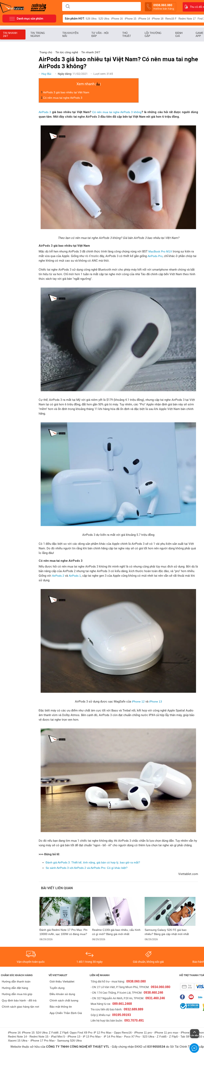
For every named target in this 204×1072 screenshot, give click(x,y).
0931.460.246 (155, 998)
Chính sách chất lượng (64, 1000)
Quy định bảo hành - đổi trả (19, 1000)
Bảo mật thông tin (61, 1006)
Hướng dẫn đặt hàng (15, 987)
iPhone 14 (144, 18)
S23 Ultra (148, 1036)
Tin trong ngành (37, 34)
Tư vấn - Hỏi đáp (100, 34)
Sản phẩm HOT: (75, 18)
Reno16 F (171, 18)
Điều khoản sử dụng (62, 994)
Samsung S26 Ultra (69, 1040)
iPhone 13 (155, 701)
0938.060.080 (163, 6)
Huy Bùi (46, 73)
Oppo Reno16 (123, 1032)
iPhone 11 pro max (166, 1032)
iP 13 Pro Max (92, 1036)
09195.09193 (121, 1015)
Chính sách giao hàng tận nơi (20, 1006)
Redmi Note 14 (17, 1036)
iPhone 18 (157, 18)
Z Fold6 (54, 1032)
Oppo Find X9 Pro (81, 1032)
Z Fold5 (162, 1036)
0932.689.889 (133, 1009)
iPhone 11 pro (143, 1032)
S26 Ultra (91, 18)
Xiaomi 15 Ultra (17, 1040)
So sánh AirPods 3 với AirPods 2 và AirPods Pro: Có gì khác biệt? (87, 867)
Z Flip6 (64, 1032)
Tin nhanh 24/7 (10, 34)
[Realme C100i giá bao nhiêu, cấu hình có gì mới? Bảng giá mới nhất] (117, 911)
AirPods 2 (58, 575)
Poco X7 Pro (132, 1036)
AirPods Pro (155, 256)
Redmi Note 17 (187, 18)
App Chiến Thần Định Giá (66, 1013)
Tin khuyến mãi (70, 34)
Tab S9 (184, 1036)
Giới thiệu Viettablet (62, 981)
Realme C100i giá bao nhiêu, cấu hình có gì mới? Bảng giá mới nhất (116, 932)
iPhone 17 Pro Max (42, 1040)
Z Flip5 (173, 1036)
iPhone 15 (130, 18)
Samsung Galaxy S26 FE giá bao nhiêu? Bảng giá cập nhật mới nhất (167, 932)
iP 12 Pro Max (102, 1032)
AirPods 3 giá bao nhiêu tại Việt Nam (66, 92)
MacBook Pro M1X (160, 251)
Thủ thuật (126, 34)
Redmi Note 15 (38, 1036)
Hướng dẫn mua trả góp (17, 994)
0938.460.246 (153, 992)
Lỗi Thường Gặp (153, 34)
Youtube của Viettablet (192, 996)
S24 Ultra (42, 1032)
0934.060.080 (160, 987)
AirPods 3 (45, 112)
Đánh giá (178, 34)
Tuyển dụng (57, 987)
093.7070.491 (134, 1020)
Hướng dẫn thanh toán (16, 981)
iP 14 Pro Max (113, 1036)
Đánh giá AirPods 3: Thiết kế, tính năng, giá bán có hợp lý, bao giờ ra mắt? (93, 862)
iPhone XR (187, 1032)
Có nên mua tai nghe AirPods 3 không (117, 112)
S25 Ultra (103, 18)
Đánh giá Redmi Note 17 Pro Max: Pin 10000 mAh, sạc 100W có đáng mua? (63, 932)
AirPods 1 (74, 575)
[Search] (68, 6)
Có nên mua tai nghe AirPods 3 (62, 97)
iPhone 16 (117, 18)
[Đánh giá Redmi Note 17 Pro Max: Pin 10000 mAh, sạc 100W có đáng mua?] (64, 911)
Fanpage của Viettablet (183, 996)
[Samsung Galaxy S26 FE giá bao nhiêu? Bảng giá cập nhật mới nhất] (170, 911)
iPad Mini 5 (58, 1036)
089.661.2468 (122, 1003)
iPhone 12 (138, 701)
